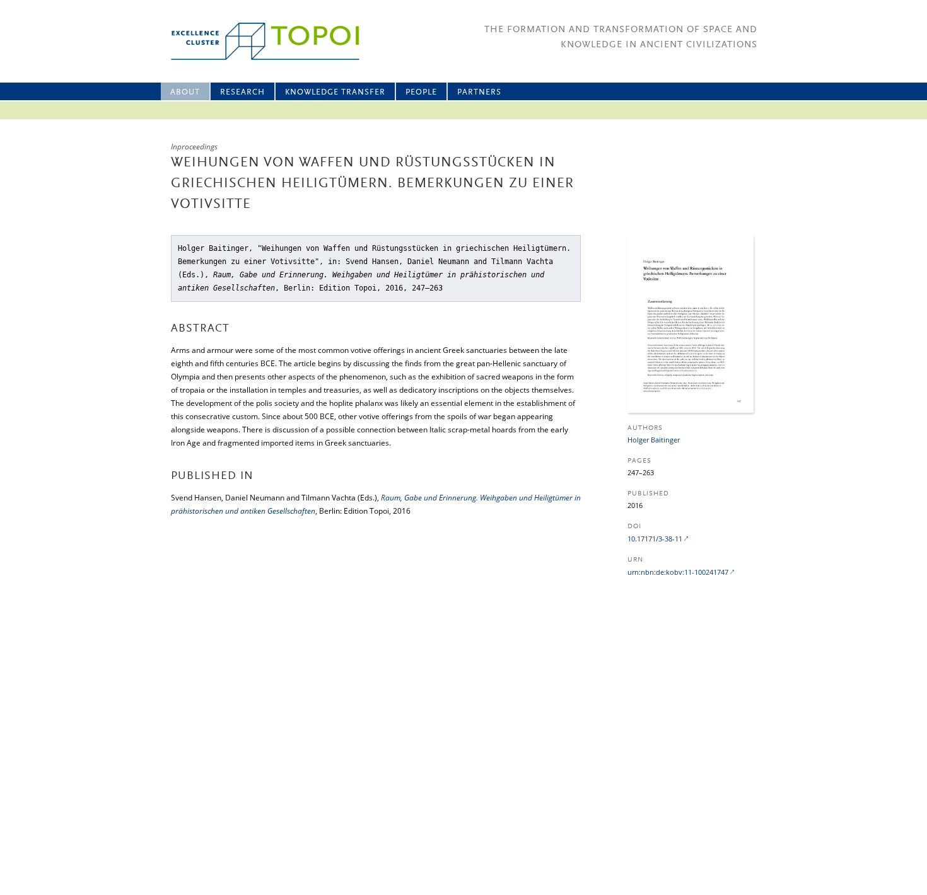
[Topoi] (253, 41)
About (185, 92)
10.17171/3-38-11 (654, 538)
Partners (479, 92)
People (421, 92)
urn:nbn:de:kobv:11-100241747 (677, 572)
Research (242, 92)
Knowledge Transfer (335, 92)
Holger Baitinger (653, 439)
